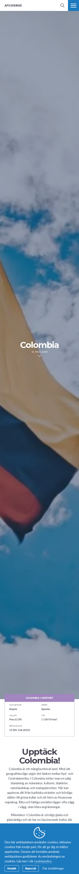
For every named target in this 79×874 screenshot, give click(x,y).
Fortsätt (11, 868)
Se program (40, 352)
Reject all (30, 868)
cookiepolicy (42, 861)
